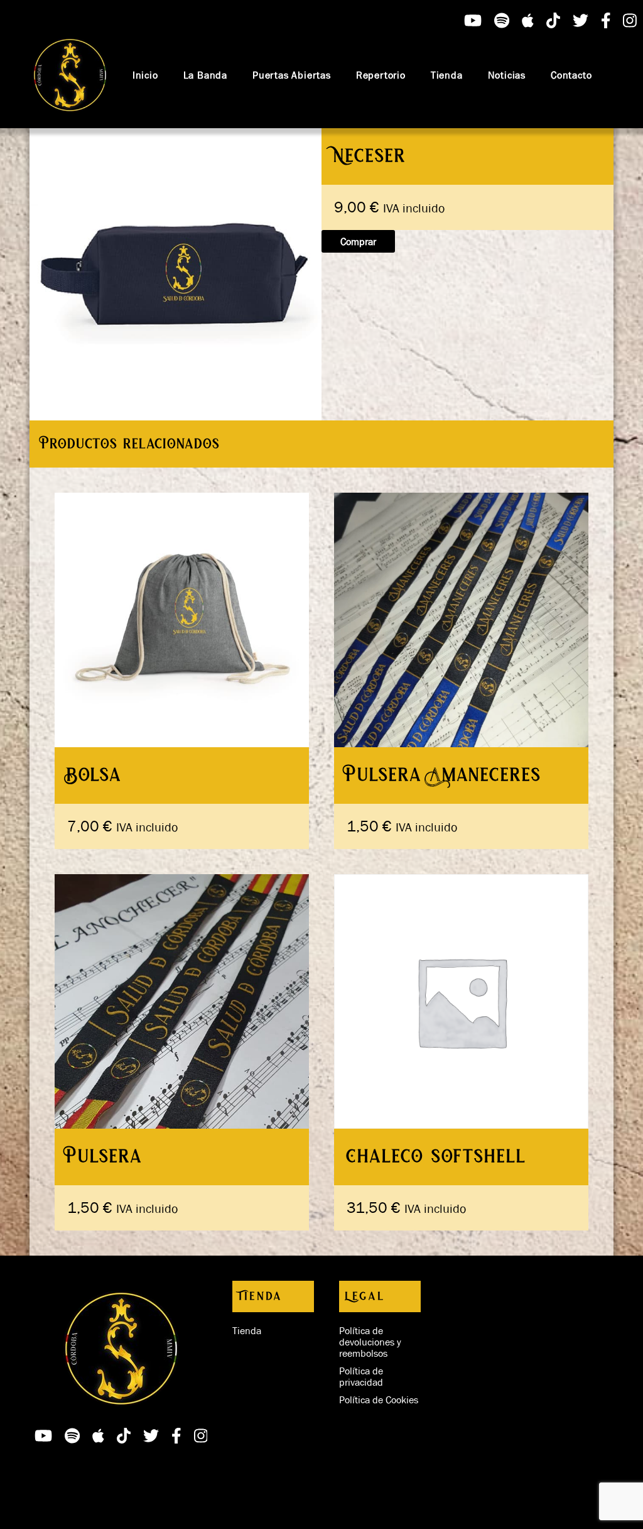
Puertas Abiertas (291, 74)
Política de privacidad (361, 1376)
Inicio (145, 74)
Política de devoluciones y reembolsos (370, 1342)
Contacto (571, 74)
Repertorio (381, 74)
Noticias (507, 74)
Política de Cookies (378, 1399)
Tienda (447, 74)
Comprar (358, 241)
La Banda (205, 74)
